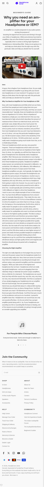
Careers (26, 395)
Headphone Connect (31, 413)
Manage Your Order (8, 417)
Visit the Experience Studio (33, 417)
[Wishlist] (1, 485)
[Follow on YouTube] (18, 453)
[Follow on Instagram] (13, 453)
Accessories (6, 403)
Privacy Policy (28, 403)
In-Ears (4, 385)
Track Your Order (7, 421)
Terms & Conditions (30, 399)
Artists (26, 392)
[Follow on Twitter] (8, 453)
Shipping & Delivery (8, 424)
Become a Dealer (7, 439)
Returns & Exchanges (9, 428)
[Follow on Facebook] (3, 453)
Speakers (5, 399)
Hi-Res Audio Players (9, 395)
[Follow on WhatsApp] (23, 453)
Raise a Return (7, 432)
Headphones (6, 388)
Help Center (6, 413)
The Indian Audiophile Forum (31, 422)
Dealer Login (6, 442)
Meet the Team (29, 388)
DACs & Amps (6, 392)
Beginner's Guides (30, 430)
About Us (27, 385)
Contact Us (6, 446)
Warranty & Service (8, 435)
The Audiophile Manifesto (32, 427)
